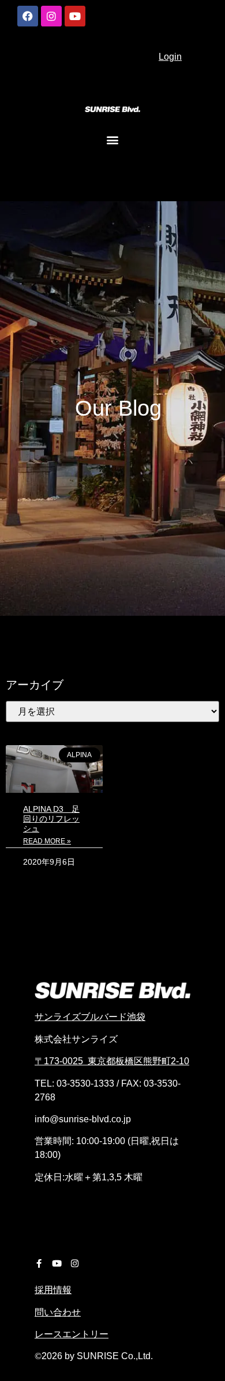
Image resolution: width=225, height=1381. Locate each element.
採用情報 (53, 1290)
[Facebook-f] (39, 1263)
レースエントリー (71, 1334)
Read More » (47, 841)
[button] (112, 139)
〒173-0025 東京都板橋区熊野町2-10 (112, 1061)
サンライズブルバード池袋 (90, 1017)
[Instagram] (51, 16)
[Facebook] (27, 16)
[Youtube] (75, 16)
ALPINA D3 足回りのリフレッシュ (51, 818)
